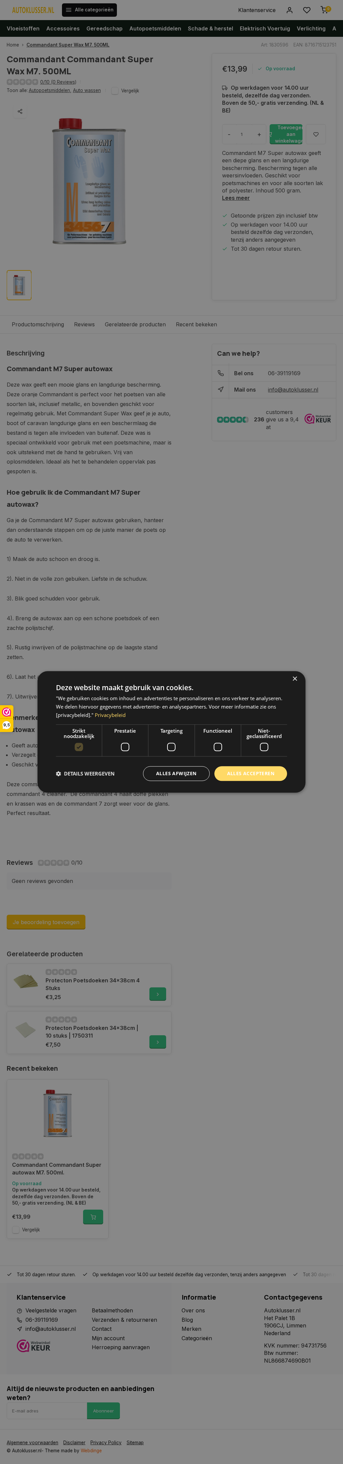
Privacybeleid (110, 715)
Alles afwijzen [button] (176, 773)
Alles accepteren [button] (250, 773)
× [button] (294, 678)
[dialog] (171, 732)
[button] (85, 773)
